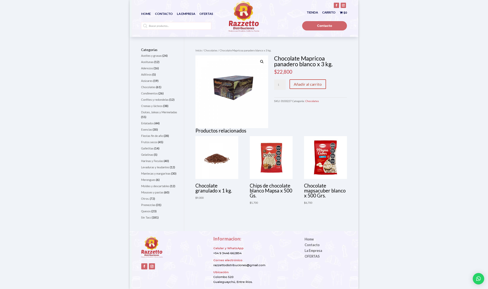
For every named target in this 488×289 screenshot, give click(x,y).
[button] (261, 61)
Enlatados (147, 123)
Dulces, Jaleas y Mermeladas (159, 112)
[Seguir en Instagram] (343, 5)
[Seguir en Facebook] (336, 5)
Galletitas (147, 148)
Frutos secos (149, 142)
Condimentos (149, 93)
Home (146, 13)
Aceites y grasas (151, 55)
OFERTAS (206, 13)
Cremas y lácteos (152, 106)
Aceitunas (147, 62)
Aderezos (147, 68)
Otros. (145, 198)
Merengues (148, 179)
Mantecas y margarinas (156, 173)
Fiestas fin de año (152, 135)
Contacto (164, 13)
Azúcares (147, 80)
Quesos (146, 211)
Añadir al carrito (308, 84)
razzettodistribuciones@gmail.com (239, 265)
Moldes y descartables (155, 186)
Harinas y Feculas (152, 161)
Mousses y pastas (152, 192)
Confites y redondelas (155, 99)
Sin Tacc (146, 217)
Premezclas (148, 205)
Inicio (198, 50)
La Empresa (186, 13)
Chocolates (211, 50)
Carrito (329, 12)
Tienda (312, 12)
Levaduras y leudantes (155, 167)
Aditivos (146, 74)
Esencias (146, 129)
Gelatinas (147, 154)
